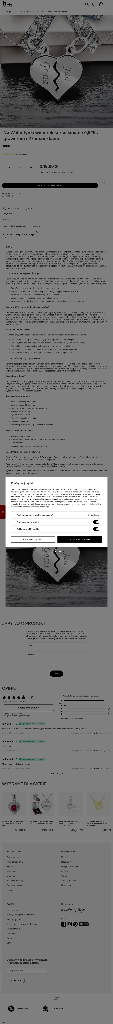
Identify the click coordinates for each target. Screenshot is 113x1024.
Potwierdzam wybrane (33, 539)
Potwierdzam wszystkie (80, 539)
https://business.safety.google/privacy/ (41, 499)
